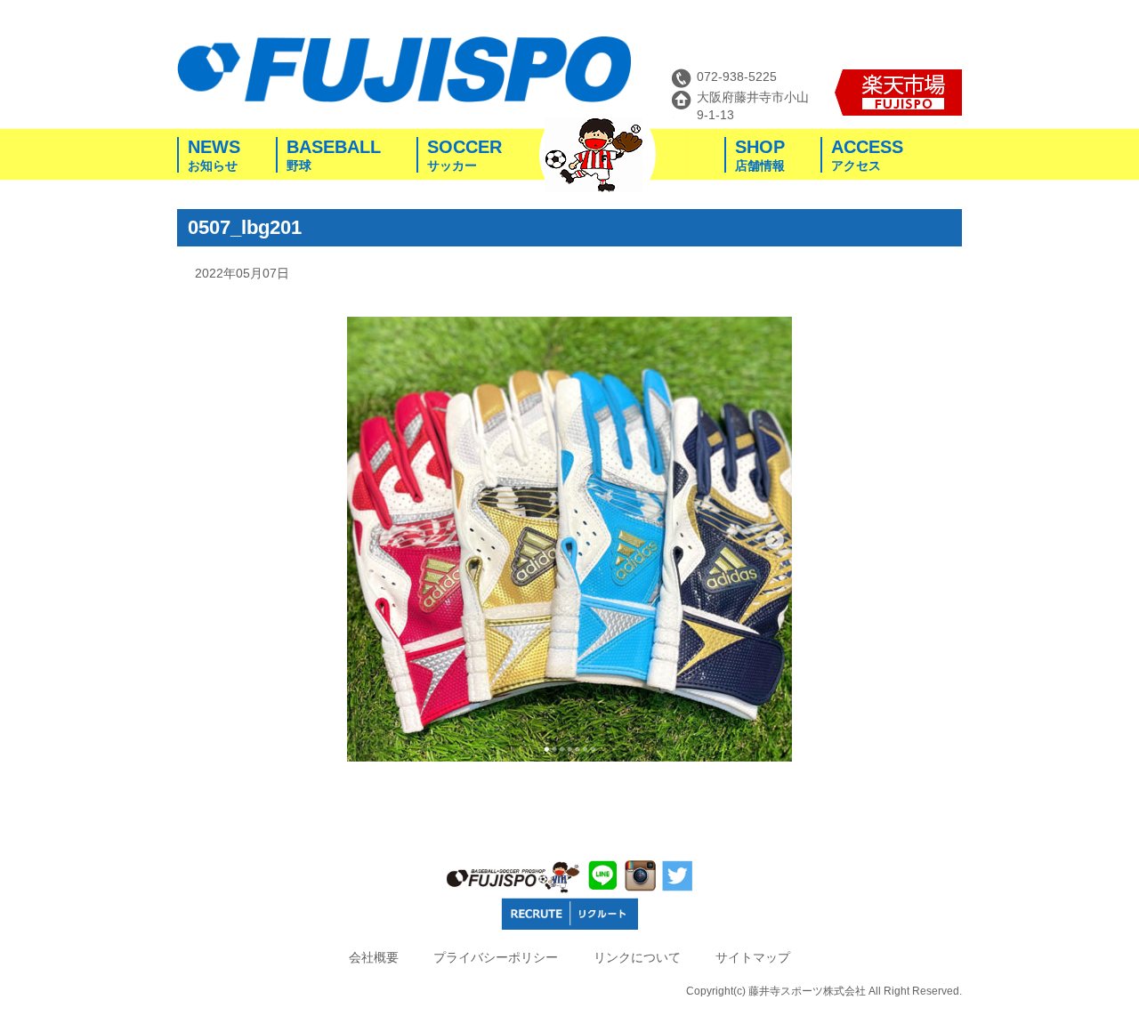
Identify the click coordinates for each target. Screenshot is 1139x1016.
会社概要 (374, 957)
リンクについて (637, 957)
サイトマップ (752, 957)
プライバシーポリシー (495, 957)
